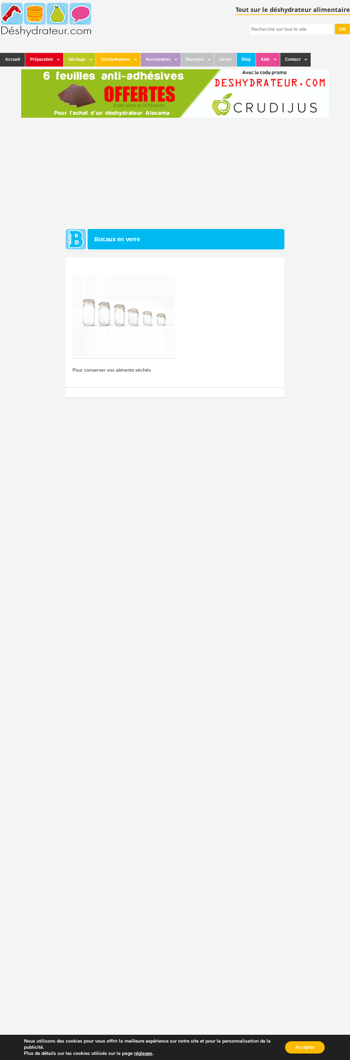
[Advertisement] (175, 174)
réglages (143, 1053)
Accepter (304, 1047)
